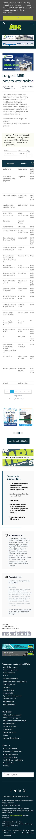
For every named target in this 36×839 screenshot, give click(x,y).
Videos (5, 735)
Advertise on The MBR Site (18, 441)
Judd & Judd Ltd (25, 610)
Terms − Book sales (28, 833)
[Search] (4, 23)
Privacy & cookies (28, 830)
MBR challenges (8, 702)
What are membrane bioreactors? (17, 518)
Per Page (28, 151)
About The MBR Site (10, 748)
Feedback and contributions (13, 760)
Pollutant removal (9, 699)
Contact (6, 766)
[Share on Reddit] (18, 634)
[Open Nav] (32, 24)
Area (19, 150)
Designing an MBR (9, 684)
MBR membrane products (12, 715)
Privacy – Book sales (10, 833)
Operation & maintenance (12, 696)
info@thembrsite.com (16, 816)
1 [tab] (14, 433)
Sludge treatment (9, 705)
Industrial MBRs (8, 693)
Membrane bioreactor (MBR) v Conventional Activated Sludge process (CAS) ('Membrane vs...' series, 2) (19, 509)
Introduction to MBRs (10, 679)
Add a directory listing (10, 754)
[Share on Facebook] (4, 634)
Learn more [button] (7, 13)
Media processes (9, 673)
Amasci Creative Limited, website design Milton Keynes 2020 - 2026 (17, 825)
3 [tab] (19, 433)
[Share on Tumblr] (14, 634)
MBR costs (6, 687)
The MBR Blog (7, 729)
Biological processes (10, 667)
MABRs (5, 676)
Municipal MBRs (8, 690)
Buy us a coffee (8, 763)
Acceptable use (17, 830)
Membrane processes (10, 670)
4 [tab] (22, 433)
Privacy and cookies (10, 757)
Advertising (7, 836)
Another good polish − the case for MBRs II (19, 495)
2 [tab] (17, 433)
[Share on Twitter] (7, 634)
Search (6, 150)
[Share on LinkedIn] (11, 634)
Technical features (9, 727)
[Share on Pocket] (22, 634)
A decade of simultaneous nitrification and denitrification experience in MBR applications (19, 487)
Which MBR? (14, 500)
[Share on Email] (29, 634)
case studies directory (11, 114)
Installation (10, 163)
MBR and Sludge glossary (11, 738)
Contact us (23, 107)
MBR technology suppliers (12, 718)
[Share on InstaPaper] (25, 634)
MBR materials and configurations (15, 681)
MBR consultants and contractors (14, 721)
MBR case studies (9, 724)
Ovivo (32, 227)
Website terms (6, 830)
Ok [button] (18, 18)
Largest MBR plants (9, 732)
